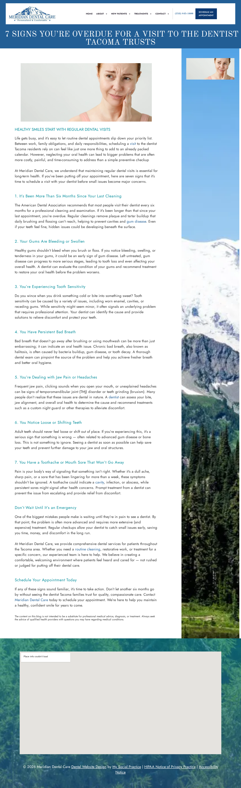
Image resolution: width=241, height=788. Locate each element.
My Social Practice (126, 766)
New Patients (119, 13)
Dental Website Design (88, 766)
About (100, 13)
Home (89, 13)
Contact (160, 13)
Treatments (141, 13)
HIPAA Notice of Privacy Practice (170, 766)
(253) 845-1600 (184, 13)
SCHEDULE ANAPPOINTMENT (206, 14)
